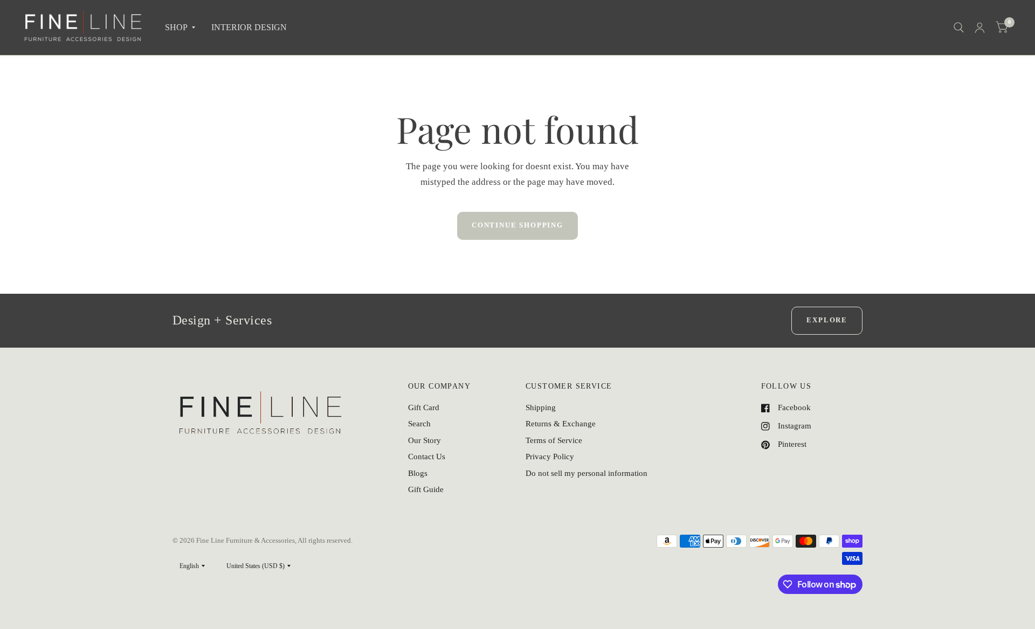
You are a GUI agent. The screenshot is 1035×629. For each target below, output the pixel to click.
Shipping (541, 407)
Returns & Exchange (561, 423)
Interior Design (249, 27)
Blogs (417, 473)
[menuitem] (180, 27)
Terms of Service (554, 440)
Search (419, 423)
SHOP (176, 27)
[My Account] (979, 27)
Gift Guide (426, 489)
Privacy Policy (550, 456)
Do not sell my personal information (586, 473)
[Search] (958, 27)
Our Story (424, 440)
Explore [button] (826, 320)
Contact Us (426, 456)
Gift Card (423, 407)
